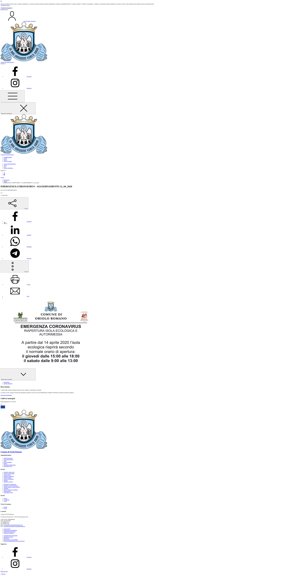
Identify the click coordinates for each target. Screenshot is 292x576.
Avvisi (5, 501)
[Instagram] (4, 175)
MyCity (4, 574)
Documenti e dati (8, 466)
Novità (5, 181)
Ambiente (6, 488)
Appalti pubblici (7, 477)
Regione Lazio (4, 9)
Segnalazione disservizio (9, 531)
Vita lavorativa (7, 475)
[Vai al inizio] (1, 404)
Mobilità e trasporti (8, 481)
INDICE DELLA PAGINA (6, 379)
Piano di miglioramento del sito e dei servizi (14, 541)
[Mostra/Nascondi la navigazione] (13, 96)
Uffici (5, 461)
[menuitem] (17, 221)
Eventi (5, 508)
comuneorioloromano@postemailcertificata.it (14, 526)
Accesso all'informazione (10, 164)
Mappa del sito (4, 571)
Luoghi (5, 507)
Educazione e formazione (10, 484)
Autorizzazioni (7, 491)
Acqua (5, 165)
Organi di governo (8, 458)
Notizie (5, 498)
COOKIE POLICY (5, 5)
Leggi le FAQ (7, 529)
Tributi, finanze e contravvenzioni (12, 487)
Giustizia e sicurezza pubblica (11, 485)
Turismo (6, 480)
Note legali (6, 538)
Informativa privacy (8, 537)
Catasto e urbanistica (9, 479)
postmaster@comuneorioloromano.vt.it (13, 525)
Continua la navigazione (6, 8)
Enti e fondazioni (8, 462)
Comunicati (6, 499)
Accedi (2, 177)
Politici (5, 463)
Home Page (6, 180)
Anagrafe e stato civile (9, 472)
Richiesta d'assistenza (9, 533)
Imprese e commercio (9, 476)
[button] (8, 157)
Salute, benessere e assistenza (11, 489)
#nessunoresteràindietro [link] (6, 395)
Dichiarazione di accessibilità (11, 539)
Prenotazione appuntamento (10, 530)
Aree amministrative (8, 459)
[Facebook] (4, 173)
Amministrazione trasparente (10, 535)
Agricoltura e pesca (8, 492)
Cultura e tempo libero (9, 473)
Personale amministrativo (10, 465)
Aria (5, 166)
